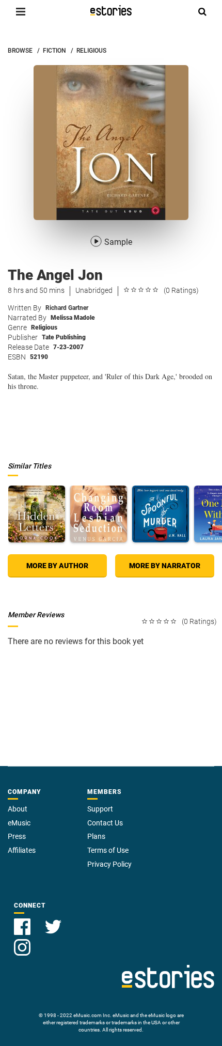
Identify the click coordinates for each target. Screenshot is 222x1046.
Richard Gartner (66, 307)
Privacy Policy (109, 864)
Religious (44, 327)
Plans (96, 836)
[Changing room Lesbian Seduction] (98, 514)
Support (100, 809)
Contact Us (105, 823)
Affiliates (22, 850)
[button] (21, 11)
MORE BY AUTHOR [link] (57, 565)
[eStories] (111, 10)
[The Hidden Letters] (36, 514)
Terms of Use (108, 850)
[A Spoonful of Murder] (160, 514)
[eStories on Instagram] (22, 941)
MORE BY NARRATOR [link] (164, 565)
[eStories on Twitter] (53, 920)
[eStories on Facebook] (23, 920)
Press (17, 836)
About (17, 809)
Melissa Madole (73, 317)
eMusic (19, 823)
